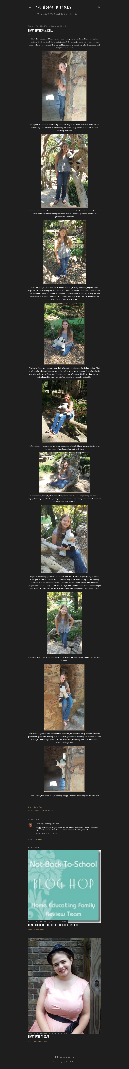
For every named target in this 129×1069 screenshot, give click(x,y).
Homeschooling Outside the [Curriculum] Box (53, 925)
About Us (48, 14)
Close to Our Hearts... (65, 14)
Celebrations (38, 810)
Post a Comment (35, 839)
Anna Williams (71, 1062)
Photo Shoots (48, 810)
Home (39, 14)
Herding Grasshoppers (45, 824)
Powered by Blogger (66, 1057)
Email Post (38, 807)
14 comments (39, 930)
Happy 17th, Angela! (38, 1036)
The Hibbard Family (53, 8)
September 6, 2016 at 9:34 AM (46, 833)
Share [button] (30, 807)
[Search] (99, 7)
